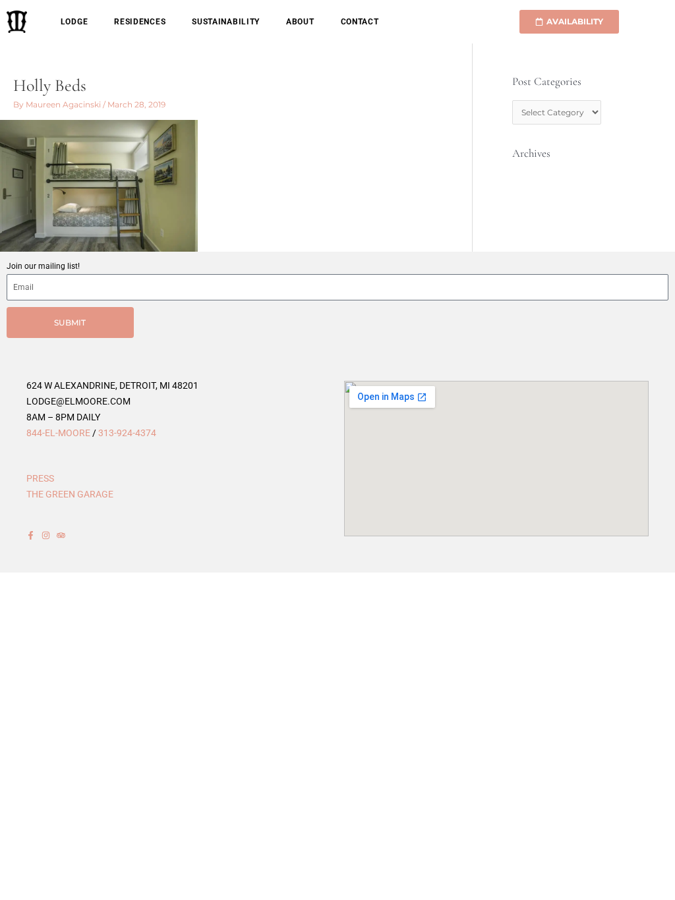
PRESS (40, 478)
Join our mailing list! (43, 266)
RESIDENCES (139, 21)
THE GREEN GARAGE (69, 494)
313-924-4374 (127, 433)
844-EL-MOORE (58, 433)
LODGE (74, 21)
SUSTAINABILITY (226, 21)
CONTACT (360, 21)
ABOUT (300, 21)
